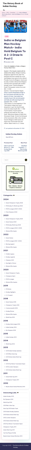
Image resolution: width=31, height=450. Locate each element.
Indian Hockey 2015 (11, 337)
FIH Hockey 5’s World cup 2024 (14, 206)
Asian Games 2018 (11, 302)
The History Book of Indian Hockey (13, 4)
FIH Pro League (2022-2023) (14, 228)
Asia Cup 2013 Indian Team (10, 408)
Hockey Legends (10, 257)
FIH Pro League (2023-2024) (14, 209)
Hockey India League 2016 (13, 324)
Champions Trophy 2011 (12, 380)
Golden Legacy (10, 254)
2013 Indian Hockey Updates (13, 351)
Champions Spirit (10, 276)
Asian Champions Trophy (13, 273)
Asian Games (9, 238)
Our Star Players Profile (9, 433)
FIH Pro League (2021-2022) (14, 241)
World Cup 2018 (10, 317)
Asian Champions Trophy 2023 (14, 219)
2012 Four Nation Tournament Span (15, 364)
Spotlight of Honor (11, 263)
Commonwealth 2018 (12, 308)
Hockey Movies (10, 311)
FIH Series (8, 289)
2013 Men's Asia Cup (11, 354)
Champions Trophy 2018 (12, 305)
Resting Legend (10, 244)
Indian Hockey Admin (14, 134)
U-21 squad (9, 295)
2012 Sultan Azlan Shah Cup (13, 370)
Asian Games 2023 (11, 222)
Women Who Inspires (11, 282)
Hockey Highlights (11, 292)
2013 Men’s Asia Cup (8, 405)
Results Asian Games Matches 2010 (15, 386)
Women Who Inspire (11, 231)
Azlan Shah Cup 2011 (11, 376)
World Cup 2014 (10, 344)
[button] (9, 137)
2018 (6, 36)
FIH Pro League (10, 279)
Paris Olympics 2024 (11, 212)
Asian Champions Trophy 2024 (14, 203)
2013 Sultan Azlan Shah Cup (13, 357)
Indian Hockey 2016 (11, 327)
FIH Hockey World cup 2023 (13, 225)
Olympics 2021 (10, 260)
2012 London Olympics (12, 367)
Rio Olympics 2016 (11, 330)
